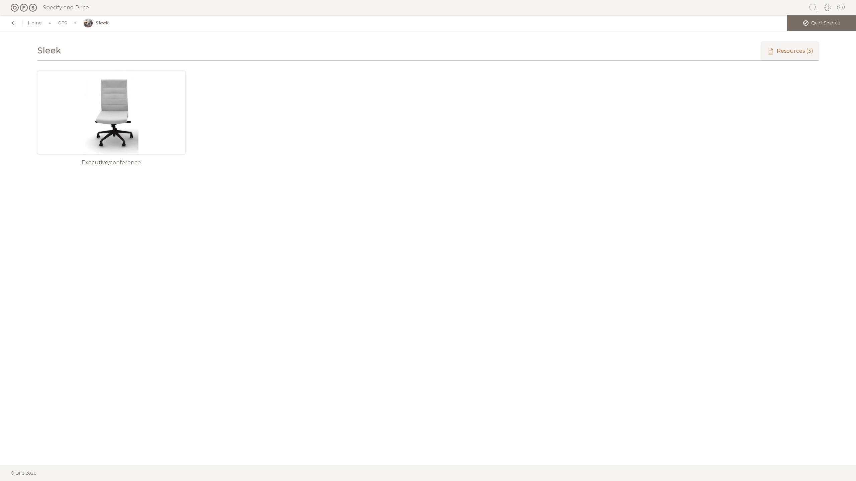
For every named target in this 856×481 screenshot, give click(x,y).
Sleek (102, 22)
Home (35, 22)
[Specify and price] (24, 8)
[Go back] (14, 23)
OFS (62, 22)
